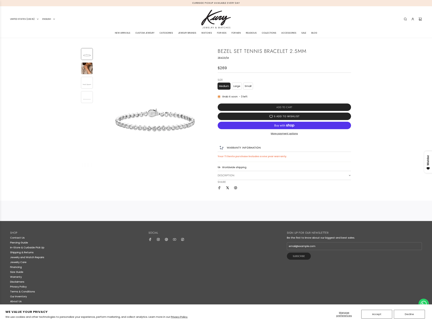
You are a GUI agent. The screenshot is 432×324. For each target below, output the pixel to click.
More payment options (284, 133)
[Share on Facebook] (219, 188)
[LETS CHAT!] (423, 304)
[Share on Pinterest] (235, 188)
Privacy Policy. (179, 317)
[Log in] (412, 19)
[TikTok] (182, 239)
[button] (98, 107)
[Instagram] (158, 239)
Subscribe (299, 256)
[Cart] (420, 19)
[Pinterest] (166, 239)
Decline (409, 314)
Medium (224, 86)
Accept (376, 314)
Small (248, 86)
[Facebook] (150, 239)
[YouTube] (174, 239)
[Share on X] (227, 188)
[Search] (405, 19)
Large (236, 86)
